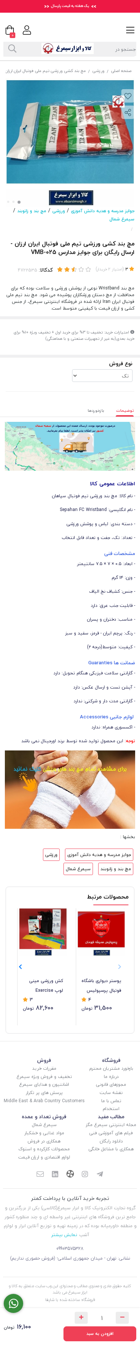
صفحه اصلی (121, 70)
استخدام (111, 1109)
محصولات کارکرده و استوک (44, 1149)
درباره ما (111, 1077)
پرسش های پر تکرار (44, 1093)
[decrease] (122, 1318)
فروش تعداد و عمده (44, 1116)
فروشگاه (111, 1060)
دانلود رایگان (111, 1141)
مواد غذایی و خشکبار (44, 1133)
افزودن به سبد (99, 1334)
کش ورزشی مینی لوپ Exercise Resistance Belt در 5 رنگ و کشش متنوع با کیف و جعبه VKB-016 (43, 986)
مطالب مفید (111, 1116)
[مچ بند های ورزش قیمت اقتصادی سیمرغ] (70, 789)
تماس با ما (111, 1101)
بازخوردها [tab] (96, 410)
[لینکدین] (55, 1174)
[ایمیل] (40, 1174)
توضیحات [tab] (125, 410)
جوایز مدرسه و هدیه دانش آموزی (102, 211)
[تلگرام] (99, 1174)
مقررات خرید (44, 1068)
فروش (44, 1060)
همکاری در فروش (44, 1141)
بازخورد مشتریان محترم (111, 1068)
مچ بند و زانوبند (31, 211)
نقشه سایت (111, 1093)
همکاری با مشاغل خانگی (111, 1149)
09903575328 (70, 1248)
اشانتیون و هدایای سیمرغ (44, 1084)
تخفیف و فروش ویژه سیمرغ (44, 1077)
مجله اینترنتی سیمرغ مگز (111, 1125)
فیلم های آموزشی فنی (111, 1133)
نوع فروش (121, 363)
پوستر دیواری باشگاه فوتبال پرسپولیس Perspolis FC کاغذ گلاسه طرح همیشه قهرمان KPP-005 (101, 986)
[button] (20, 967)
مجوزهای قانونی (111, 1084)
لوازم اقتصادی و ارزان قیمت (44, 1157)
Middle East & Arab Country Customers (44, 1101)
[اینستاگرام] (85, 1174)
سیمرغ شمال (121, 219)
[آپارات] (70, 1174)
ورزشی (98, 70)
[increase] (81, 1318)
